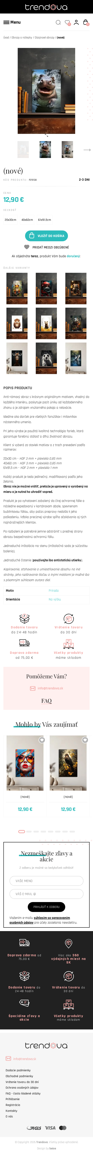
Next (87, 149)
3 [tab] (36, 832)
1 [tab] (21, 832)
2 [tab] (29, 832)
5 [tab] (50, 832)
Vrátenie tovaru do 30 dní (22, 1082)
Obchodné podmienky (19, 1076)
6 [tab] (57, 832)
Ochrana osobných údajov (22, 1088)
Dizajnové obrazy (44, 37)
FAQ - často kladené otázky (23, 1094)
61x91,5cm (44, 220)
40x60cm (27, 220)
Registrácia (13, 1105)
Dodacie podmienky (18, 1070)
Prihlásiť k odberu (46, 907)
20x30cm (10, 220)
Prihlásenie (13, 1099)
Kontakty (11, 1111)
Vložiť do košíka (51, 235)
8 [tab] (72, 832)
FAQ (46, 700)
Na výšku (55, 599)
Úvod (6, 37)
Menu (15, 22)
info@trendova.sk (50, 688)
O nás (9, 1117)
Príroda (54, 591)
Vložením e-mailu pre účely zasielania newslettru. (43, 920)
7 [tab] (65, 832)
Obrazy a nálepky (22, 37)
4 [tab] (43, 832)
